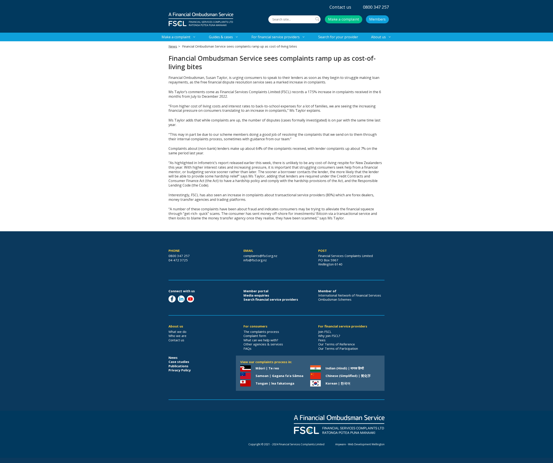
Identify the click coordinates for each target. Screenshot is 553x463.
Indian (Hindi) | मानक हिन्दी (345, 368)
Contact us (340, 7)
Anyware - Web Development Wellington (360, 444)
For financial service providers (275, 37)
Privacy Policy (179, 370)
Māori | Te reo (267, 368)
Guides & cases (221, 37)
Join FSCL (324, 331)
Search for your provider (338, 37)
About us (378, 37)
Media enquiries (256, 295)
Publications (178, 366)
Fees (322, 340)
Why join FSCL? (329, 336)
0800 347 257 (376, 7)
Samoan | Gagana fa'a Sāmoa (279, 376)
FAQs (247, 348)
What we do (177, 331)
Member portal (255, 291)
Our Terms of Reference (336, 344)
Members (377, 19)
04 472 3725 (178, 260)
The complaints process (261, 331)
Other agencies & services (263, 344)
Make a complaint (343, 19)
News (172, 46)
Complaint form (254, 336)
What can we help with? (260, 340)
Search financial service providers (270, 299)
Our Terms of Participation (338, 348)
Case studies (178, 361)
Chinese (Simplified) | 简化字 (348, 376)
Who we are (177, 336)
